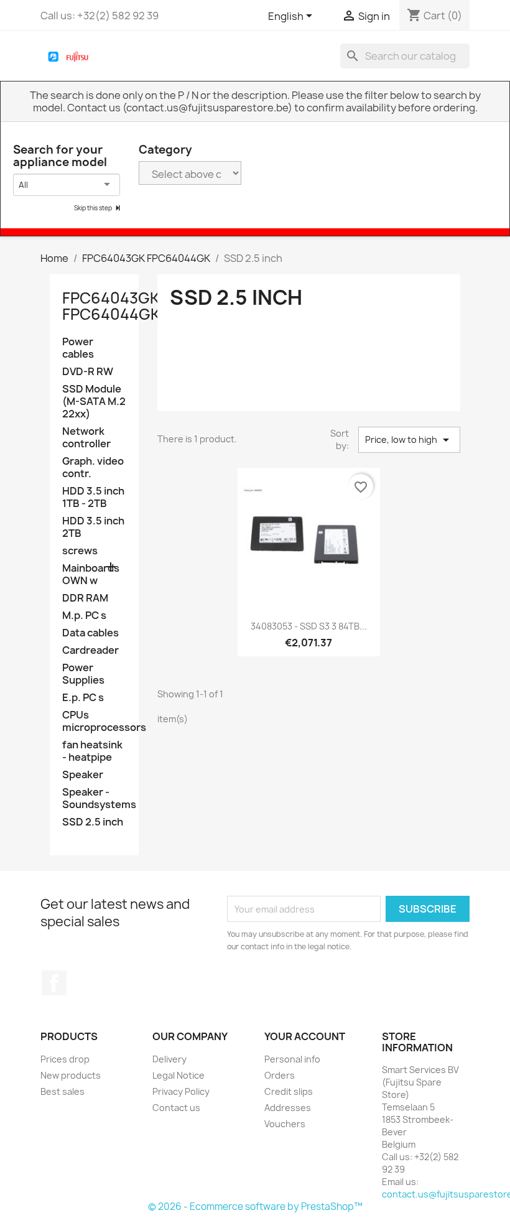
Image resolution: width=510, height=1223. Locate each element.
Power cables (78, 348)
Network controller (86, 437)
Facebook (54, 982)
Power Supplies (83, 674)
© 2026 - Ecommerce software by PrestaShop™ (255, 1206)
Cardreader (90, 650)
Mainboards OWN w (90, 574)
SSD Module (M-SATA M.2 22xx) (94, 402)
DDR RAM (85, 598)
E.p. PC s (83, 697)
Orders (279, 1075)
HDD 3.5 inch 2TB (93, 527)
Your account (304, 1036)
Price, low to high (409, 439)
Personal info (292, 1059)
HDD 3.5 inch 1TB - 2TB (93, 497)
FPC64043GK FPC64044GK (111, 306)
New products (70, 1075)
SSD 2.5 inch (92, 822)
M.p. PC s (84, 615)
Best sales (62, 1091)
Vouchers (284, 1124)
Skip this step (93, 207)
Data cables (90, 632)
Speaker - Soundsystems (94, 798)
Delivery (169, 1059)
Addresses (287, 1108)
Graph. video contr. (93, 467)
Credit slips (288, 1091)
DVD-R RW (87, 371)
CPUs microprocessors (94, 721)
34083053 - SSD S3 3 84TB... (309, 626)
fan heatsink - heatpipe (92, 751)
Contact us (176, 1108)
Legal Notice (178, 1075)
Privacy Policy (181, 1091)
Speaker (82, 774)
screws (80, 550)
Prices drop (65, 1059)
